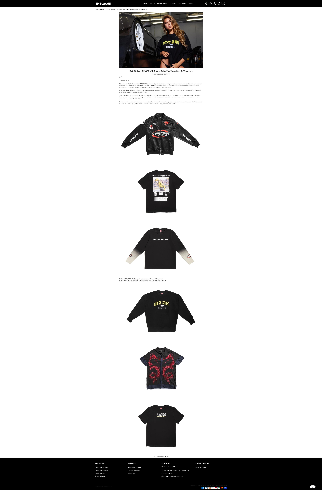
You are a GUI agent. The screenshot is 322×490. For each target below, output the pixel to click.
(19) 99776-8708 (168, 473)
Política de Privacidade (101, 467)
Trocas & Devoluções (134, 470)
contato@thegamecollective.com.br (173, 476)
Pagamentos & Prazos (134, 467)
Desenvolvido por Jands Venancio (103, 486)
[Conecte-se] (215, 3)
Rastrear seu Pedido (200, 467)
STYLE (102, 9)
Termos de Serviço (100, 476)
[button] (145, 4)
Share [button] (122, 77)
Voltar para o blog (162, 456)
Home (96, 9)
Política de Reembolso (101, 470)
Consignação (132, 473)
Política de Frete (99, 473)
